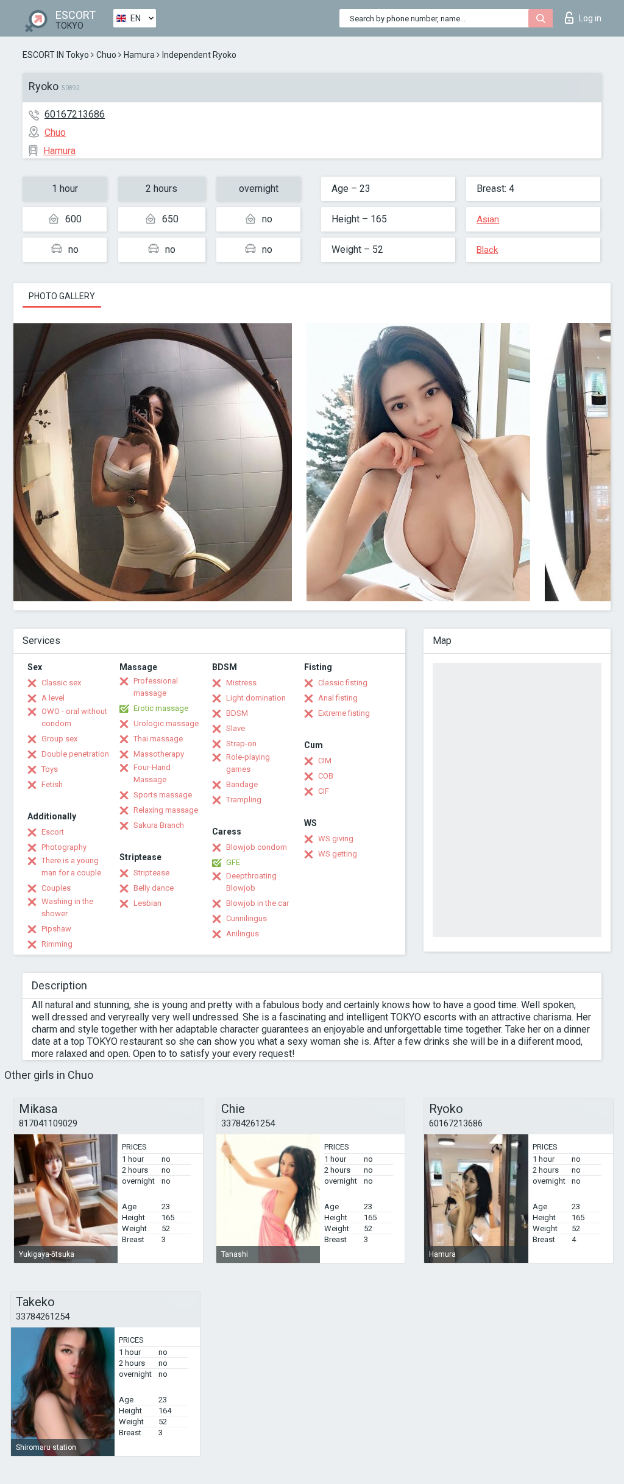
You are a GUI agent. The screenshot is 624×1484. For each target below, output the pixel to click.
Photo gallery (62, 296)
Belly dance (153, 887)
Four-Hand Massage (152, 773)
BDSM (237, 713)
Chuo (106, 55)
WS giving (335, 838)
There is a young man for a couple (71, 866)
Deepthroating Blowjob (251, 881)
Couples (56, 887)
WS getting (337, 853)
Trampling (243, 799)
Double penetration (75, 753)
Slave (235, 728)
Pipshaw (56, 928)
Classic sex (61, 682)
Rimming (57, 944)
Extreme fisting (344, 713)
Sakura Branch (158, 825)
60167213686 (74, 114)
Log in (590, 18)
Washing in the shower (67, 907)
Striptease (151, 872)
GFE (233, 862)
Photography (64, 847)
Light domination (256, 697)
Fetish (52, 784)
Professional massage (155, 687)
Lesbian (147, 903)
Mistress (241, 682)
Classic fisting (342, 682)
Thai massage (158, 738)
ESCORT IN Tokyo (56, 55)
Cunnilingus (246, 918)
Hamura (139, 55)
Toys (49, 769)
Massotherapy (158, 753)
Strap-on (241, 743)
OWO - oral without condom (74, 717)
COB (325, 775)
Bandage (242, 784)
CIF (323, 791)
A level (53, 697)
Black (487, 249)
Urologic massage (166, 723)
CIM (325, 760)
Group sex (59, 738)
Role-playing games (248, 763)
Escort (52, 831)
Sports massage (162, 794)
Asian (488, 219)
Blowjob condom (256, 847)
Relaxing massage (165, 809)
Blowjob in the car (257, 903)
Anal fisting (338, 697)
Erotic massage (160, 708)
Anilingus (242, 933)
